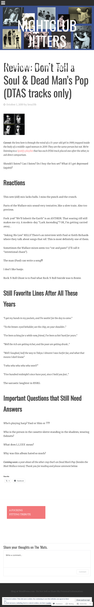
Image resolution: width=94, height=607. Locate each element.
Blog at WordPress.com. (23, 591)
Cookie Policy (51, 603)
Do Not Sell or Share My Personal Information (59, 591)
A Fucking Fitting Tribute (20, 512)
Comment (82, 572)
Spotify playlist (25, 150)
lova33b (32, 104)
